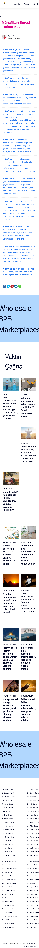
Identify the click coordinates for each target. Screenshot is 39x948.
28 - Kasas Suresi (33, 819)
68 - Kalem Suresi (8, 898)
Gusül (35, 4)
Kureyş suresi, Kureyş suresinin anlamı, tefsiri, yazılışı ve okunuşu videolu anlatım (10, 709)
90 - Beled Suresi (33, 909)
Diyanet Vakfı (12, 36)
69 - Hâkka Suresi (8, 901)
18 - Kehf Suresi (7, 852)
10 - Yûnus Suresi (8, 822)
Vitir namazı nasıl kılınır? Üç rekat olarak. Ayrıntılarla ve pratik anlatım (28, 604)
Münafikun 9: (9, 227)
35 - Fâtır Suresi (32, 844)
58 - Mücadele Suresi (9, 861)
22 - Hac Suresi (32, 797)
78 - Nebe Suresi (32, 865)
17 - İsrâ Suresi (7, 848)
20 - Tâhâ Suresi (32, 789)
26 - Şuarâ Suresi (33, 811)
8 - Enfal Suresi (7, 815)
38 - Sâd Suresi (32, 855)
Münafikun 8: (9, 201)
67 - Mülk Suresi (7, 894)
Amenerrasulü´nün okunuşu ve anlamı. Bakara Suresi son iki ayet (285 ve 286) (28, 454)
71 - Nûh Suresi (7, 909)
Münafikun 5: (9, 140)
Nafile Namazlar (10, 489)
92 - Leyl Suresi (32, 916)
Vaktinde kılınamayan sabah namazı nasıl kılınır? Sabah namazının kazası (28, 407)
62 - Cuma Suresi (8, 876)
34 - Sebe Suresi (32, 841)
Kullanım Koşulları (30, 946)
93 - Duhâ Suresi (32, 920)
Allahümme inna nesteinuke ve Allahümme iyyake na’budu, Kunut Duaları (28, 554)
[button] (16, 4)
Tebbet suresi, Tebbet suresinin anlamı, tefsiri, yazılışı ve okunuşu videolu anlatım (28, 709)
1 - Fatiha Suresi (7, 789)
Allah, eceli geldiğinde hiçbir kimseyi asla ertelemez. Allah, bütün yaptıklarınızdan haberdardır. (18, 272)
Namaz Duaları (26, 542)
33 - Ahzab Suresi (33, 837)
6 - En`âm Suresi (7, 808)
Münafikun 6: (9, 159)
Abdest (26, 4)
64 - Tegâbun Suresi (9, 883)
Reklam (4, 944)
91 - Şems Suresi (33, 912)
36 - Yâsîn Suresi (33, 848)
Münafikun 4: (9, 111)
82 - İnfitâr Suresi (33, 879)
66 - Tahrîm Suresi (8, 890)
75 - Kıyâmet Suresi (8, 923)
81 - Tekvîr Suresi (33, 876)
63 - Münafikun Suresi (9, 879)
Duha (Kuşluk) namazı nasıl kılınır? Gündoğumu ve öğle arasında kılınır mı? (10, 501)
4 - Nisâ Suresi (7, 800)
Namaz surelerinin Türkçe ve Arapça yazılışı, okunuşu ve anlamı (9, 554)
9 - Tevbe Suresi (7, 819)
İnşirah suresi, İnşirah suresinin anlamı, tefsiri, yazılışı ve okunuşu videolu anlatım (10, 658)
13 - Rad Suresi (7, 833)
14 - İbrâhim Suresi (8, 837)
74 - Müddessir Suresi (9, 920)
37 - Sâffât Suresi (33, 852)
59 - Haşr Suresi (7, 865)
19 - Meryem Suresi (8, 855)
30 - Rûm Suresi (32, 826)
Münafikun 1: (9, 50)
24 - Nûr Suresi (32, 804)
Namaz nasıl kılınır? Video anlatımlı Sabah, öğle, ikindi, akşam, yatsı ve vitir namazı (10, 409)
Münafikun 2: (9, 78)
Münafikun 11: (9, 269)
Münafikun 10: (9, 246)
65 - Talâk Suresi (7, 887)
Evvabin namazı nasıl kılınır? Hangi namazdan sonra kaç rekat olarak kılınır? (10, 603)
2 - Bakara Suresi (8, 793)
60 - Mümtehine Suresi (9, 868)
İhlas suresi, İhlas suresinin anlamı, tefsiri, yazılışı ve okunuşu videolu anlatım (28, 658)
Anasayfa (16, 4)
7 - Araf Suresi (6, 811)
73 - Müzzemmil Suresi (9, 916)
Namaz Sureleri (27, 443)
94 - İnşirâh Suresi (33, 923)
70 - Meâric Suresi (8, 905)
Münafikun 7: (9, 179)
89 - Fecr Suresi (32, 905)
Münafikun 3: (9, 95)
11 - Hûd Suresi (7, 826)
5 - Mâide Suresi (7, 804)
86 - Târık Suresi (32, 894)
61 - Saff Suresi (7, 872)
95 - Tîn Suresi (32, 927)
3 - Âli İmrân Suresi (8, 797)
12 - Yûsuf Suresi (8, 830)
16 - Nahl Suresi (7, 844)
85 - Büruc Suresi (32, 890)
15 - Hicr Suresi (7, 841)
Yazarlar (24, 395)
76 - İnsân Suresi (8, 927)
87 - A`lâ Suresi (32, 898)
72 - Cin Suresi (7, 912)
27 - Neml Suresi (32, 815)
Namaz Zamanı (31, 944)
